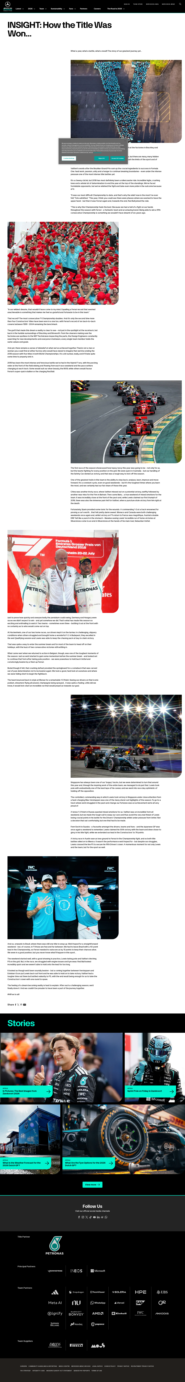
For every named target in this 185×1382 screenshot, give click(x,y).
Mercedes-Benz (168, 4)
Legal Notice (97, 1366)
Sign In (127, 4)
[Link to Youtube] (94, 1217)
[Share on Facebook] (15, 1005)
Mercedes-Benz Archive (81, 1366)
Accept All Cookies (118, 158)
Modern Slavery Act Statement (59, 1370)
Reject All (102, 158)
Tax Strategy (25, 1370)
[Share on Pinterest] (21, 1005)
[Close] (125, 140)
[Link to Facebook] (79, 1217)
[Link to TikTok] (90, 1217)
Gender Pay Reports (82, 1370)
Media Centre (64, 1366)
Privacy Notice (123, 1366)
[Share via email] (24, 1005)
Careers (97, 9)
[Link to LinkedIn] (98, 1217)
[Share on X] (18, 1005)
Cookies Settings (68, 158)
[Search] (180, 4)
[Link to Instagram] (83, 1217)
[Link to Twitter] (86, 1217)
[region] (93, 151)
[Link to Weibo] (102, 1217)
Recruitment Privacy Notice (142, 1366)
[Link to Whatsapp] (106, 1217)
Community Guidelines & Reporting (43, 1366)
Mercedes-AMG (152, 4)
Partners (83, 9)
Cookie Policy (110, 1366)
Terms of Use (96, 1370)
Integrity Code (38, 1370)
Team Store (138, 4)
